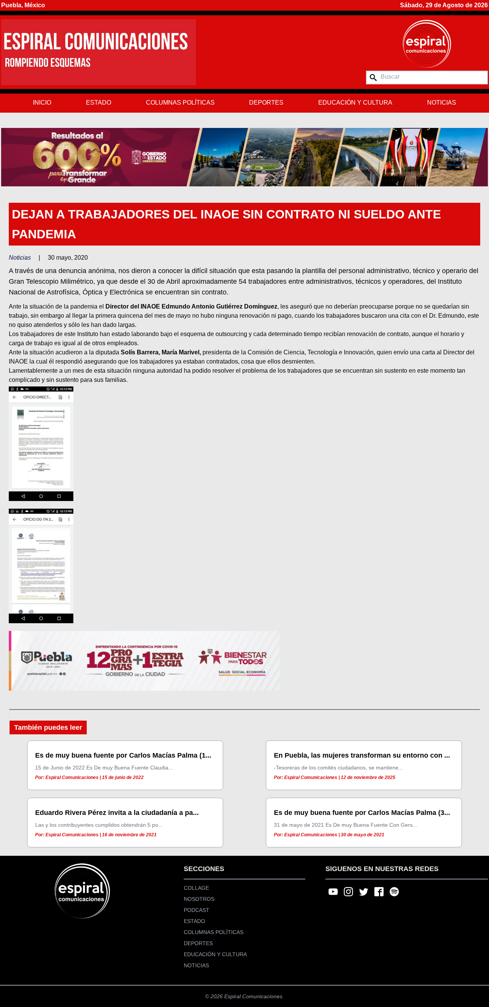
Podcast (196, 910)
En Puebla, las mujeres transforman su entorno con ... (362, 755)
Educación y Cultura (355, 102)
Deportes (266, 102)
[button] (244, 157)
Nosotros (199, 899)
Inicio (42, 102)
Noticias (441, 102)
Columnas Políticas (180, 102)
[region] (244, 157)
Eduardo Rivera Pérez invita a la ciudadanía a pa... (117, 812)
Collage (196, 888)
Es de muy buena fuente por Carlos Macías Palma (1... (123, 755)
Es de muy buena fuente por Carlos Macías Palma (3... (362, 812)
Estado (98, 102)
